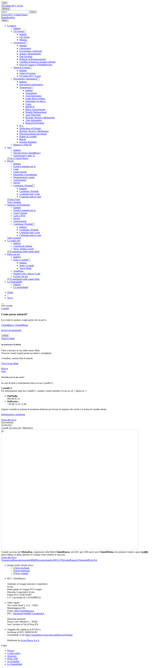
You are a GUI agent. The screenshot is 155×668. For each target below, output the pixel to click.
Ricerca (5, 9)
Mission (23, 39)
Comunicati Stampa (22, 246)
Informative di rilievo (35, 101)
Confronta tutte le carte (30, 196)
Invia (4, 3)
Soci (9, 147)
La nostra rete (13, 240)
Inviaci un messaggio (11, 330)
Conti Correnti (20, 213)
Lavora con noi (20, 276)
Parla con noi (13, 254)
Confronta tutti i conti (29, 194)
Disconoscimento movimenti (33, 134)
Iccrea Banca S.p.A (30, 640)
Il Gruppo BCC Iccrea (30, 76)
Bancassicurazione (21, 560)
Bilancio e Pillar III (22, 144)
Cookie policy (14, 653)
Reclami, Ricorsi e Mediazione (40, 117)
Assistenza (18, 271)
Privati (10, 161)
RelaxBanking (8, 17)
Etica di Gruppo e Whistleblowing (35, 64)
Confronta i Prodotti (22, 185)
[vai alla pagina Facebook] (21, 568)
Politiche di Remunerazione (32, 59)
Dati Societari (25, 56)
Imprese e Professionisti (18, 205)
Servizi (16, 182)
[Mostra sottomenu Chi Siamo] (24, 31)
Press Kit (92, 560)
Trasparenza (25, 87)
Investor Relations (28, 142)
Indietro (17, 28)
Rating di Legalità (27, 136)
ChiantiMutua (21, 325)
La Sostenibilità (14, 282)
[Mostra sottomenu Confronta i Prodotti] (33, 185)
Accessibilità (13, 661)
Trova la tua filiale (9, 363)
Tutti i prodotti (14, 202)
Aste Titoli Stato (33, 115)
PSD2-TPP (12, 658)
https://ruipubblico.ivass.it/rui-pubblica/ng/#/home (49, 635)
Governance (19, 42)
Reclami (66, 560)
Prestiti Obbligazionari (36, 112)
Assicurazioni (19, 180)
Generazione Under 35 (24, 155)
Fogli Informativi (33, 96)
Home (10, 292)
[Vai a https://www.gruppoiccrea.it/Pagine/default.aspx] (12, 5)
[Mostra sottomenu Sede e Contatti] (29, 260)
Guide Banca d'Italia (35, 98)
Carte (15, 169)
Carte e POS (19, 215)
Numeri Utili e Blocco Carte (26, 273)
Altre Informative (33, 120)
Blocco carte (4, 370)
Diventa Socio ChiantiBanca (27, 153)
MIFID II (29, 106)
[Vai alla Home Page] (14, 14)
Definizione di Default (30, 128)
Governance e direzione (30, 51)
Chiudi (5, 336)
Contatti (5, 308)
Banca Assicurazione (35, 109)
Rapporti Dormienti (34, 123)
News (10, 298)
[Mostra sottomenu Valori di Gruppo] (31, 67)
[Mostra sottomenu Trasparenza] (32, 87)
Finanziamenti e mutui (24, 177)
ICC (21, 125)
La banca (11, 25)
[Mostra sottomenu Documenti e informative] (38, 79)
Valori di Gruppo (21, 67)
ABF (54, 560)
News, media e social (23, 249)
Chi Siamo (18, 31)
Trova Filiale (25, 268)
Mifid (33, 560)
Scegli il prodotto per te (24, 166)
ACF (59, 560)
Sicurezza (11, 656)
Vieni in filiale (8, 338)
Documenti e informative (25, 79)
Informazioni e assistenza (13, 414)
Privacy (11, 650)
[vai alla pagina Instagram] (21, 570)
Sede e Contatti (20, 260)
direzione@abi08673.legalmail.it (28, 613)
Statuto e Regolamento (30, 53)
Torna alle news (8, 420)
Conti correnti (19, 172)
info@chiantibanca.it (24, 610)
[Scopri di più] (17, 158)
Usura (28, 104)
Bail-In (22, 139)
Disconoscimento (44, 560)
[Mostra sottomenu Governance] (26, 42)
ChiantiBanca (7, 325)
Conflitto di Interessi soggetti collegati (37, 62)
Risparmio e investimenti (25, 174)
